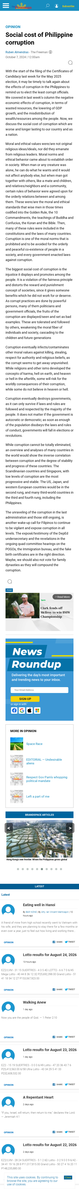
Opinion (13, 27)
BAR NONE (31, 912)
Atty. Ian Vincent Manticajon (55, 912)
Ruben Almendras (17, 52)
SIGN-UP (25, 699)
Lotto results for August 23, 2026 (50, 1050)
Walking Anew (34, 1002)
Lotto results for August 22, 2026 (50, 1145)
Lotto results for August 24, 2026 (50, 955)
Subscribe (68, 6)
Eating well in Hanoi (39, 905)
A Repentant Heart (38, 1097)
